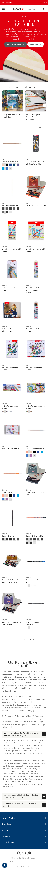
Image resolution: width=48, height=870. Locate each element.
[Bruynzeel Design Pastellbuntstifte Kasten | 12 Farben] (12, 561)
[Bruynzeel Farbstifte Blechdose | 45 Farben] (12, 388)
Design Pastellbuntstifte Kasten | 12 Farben (11, 581)
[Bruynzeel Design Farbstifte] (12, 474)
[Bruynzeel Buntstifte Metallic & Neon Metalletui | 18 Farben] (36, 269)
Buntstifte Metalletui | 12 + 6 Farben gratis (36, 330)
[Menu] (7, 8)
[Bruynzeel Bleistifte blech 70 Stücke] (12, 430)
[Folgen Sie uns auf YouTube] (30, 853)
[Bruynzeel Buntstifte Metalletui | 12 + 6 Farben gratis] (36, 310)
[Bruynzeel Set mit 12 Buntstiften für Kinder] (12, 231)
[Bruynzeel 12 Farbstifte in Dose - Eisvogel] (12, 269)
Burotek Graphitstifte (10, 205)
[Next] (44, 105)
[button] (43, 3)
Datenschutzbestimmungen (20, 862)
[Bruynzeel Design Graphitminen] (12, 518)
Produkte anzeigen (14, 44)
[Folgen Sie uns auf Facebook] (18, 853)
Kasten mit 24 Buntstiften (36, 205)
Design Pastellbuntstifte (11, 162)
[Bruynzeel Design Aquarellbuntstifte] (36, 430)
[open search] (44, 8)
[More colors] (10, 168)
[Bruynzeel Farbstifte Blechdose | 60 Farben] (36, 388)
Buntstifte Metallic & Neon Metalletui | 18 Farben (34, 290)
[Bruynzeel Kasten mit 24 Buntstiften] (36, 187)
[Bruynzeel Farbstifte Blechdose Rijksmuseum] (12, 310)
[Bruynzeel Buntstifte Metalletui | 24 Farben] (36, 349)
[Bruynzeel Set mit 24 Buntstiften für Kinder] (36, 231)
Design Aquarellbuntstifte (36, 448)
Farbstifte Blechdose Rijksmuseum (10, 330)
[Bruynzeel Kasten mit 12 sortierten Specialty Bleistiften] (12, 604)
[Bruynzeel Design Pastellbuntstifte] (12, 143)
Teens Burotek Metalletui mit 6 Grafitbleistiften (35, 163)
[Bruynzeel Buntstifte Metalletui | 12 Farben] (12, 349)
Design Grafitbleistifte (34, 536)
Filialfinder (8, 2)
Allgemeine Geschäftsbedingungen (23, 858)
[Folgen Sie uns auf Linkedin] (26, 853)
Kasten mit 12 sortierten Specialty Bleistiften (11, 623)
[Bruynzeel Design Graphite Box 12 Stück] (36, 474)
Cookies (35, 862)
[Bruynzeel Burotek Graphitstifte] (12, 187)
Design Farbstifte (8, 492)
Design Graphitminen (10, 536)
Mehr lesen (34, 44)
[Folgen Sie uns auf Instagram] (22, 853)
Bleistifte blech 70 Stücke (11, 448)
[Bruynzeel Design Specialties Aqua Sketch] (36, 561)
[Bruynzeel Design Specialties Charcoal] (36, 604)
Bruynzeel (24, 16)
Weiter (32, 639)
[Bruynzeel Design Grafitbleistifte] (36, 518)
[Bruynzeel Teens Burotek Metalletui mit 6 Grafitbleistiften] (36, 143)
